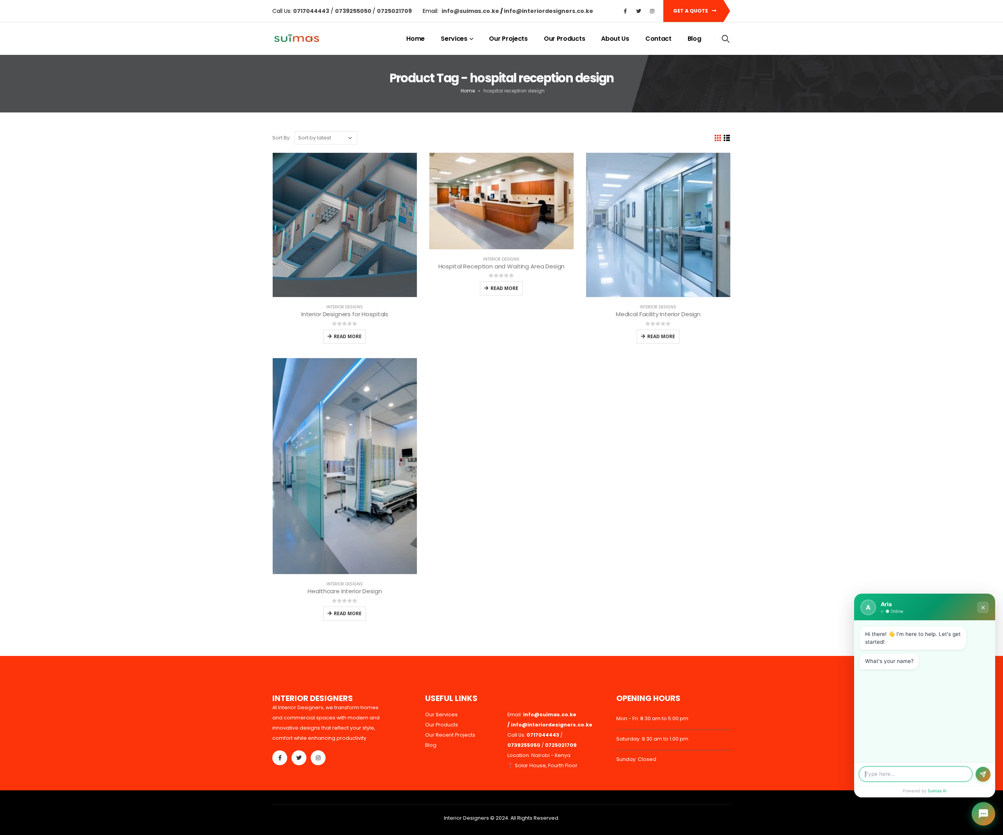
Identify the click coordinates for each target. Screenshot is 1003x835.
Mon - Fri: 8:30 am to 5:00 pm (652, 718)
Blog (694, 38)
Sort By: (281, 137)
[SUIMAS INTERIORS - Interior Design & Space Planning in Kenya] (296, 39)
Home (415, 38)
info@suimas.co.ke (471, 11)
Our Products (564, 38)
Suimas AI (937, 790)
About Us (615, 38)
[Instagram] (651, 10)
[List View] (727, 138)
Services (454, 38)
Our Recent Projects (450, 735)
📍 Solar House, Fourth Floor (542, 765)
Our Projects (508, 38)
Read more (348, 336)
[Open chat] (983, 814)
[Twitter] (638, 10)
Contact (658, 38)
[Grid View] (718, 138)
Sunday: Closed (636, 759)
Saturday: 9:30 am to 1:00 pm (652, 738)
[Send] (983, 774)
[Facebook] (625, 10)
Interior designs (344, 307)
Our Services (441, 714)
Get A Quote (691, 10)
